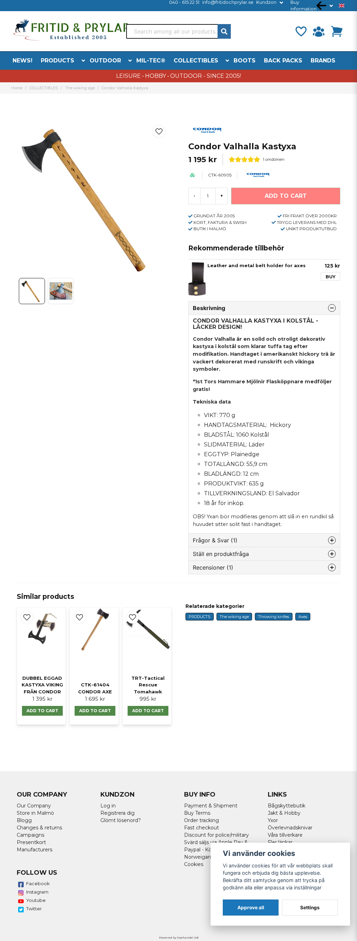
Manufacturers (34, 849)
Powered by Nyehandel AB (178, 937)
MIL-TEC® (150, 60)
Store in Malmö (35, 813)
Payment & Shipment (210, 806)
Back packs (283, 60)
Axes (302, 616)
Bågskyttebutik (286, 806)
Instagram (37, 892)
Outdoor (105, 60)
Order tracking (201, 820)
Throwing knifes (273, 616)
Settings (310, 907)
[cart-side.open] (337, 31)
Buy (330, 276)
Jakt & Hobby (284, 813)
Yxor (273, 820)
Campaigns (30, 835)
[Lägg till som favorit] (300, 31)
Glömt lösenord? (120, 820)
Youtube (36, 900)
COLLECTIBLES (196, 60)
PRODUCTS (57, 60)
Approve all (250, 907)
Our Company (34, 806)
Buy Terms (197, 813)
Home (16, 87)
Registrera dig (117, 813)
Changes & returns (39, 828)
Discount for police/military (216, 835)
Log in (108, 806)
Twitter (34, 908)
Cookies (193, 864)
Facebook (38, 883)
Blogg (24, 820)
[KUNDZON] (319, 31)
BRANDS (323, 60)
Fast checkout (201, 828)
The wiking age (80, 87)
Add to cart (42, 710)
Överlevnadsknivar (290, 828)
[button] (341, 5)
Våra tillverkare (285, 835)
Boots (245, 60)
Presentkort (31, 842)
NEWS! (22, 60)
